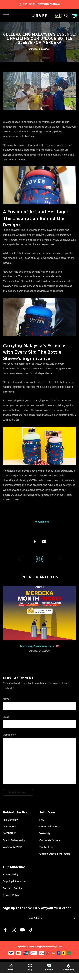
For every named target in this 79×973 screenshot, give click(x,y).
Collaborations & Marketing (55, 854)
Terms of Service (12, 889)
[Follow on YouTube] (22, 930)
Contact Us (46, 847)
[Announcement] (39, 4)
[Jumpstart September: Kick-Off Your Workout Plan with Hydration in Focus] (60, 560)
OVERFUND (9, 834)
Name (7, 699)
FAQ (42, 820)
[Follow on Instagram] (14, 930)
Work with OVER (12, 847)
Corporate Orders (50, 841)
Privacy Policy (11, 895)
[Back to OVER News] (39, 560)
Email (7, 717)
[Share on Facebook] (34, 541)
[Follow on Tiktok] (31, 930)
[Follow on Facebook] (5, 930)
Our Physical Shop (50, 827)
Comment (9, 735)
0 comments (42, 522)
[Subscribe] (71, 918)
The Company (11, 820)
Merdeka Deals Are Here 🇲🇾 (39, 646)
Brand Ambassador (14, 841)
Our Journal (9, 827)
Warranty (45, 834)
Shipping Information (14, 882)
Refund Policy (10, 875)
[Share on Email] (44, 541)
